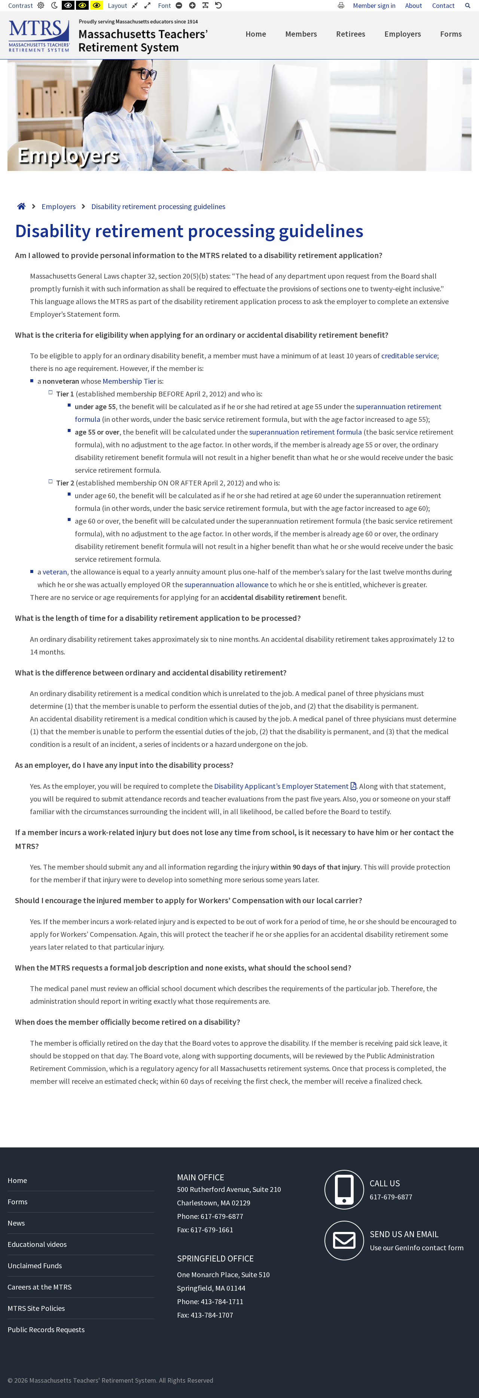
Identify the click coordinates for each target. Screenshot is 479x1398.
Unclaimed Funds (34, 1265)
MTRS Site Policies (36, 1308)
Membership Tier (129, 381)
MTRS (17, 22)
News (16, 1222)
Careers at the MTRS (39, 1286)
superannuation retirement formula (305, 431)
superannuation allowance (226, 584)
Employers (402, 34)
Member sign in (374, 5)
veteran (55, 571)
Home (255, 34)
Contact (443, 5)
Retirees (350, 34)
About (413, 5)
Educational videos (37, 1244)
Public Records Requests (46, 1329)
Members (301, 34)
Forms (451, 34)
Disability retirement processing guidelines (158, 206)
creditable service (409, 355)
